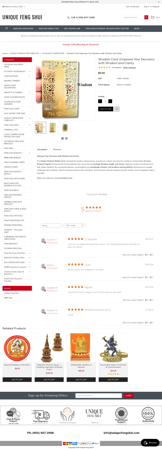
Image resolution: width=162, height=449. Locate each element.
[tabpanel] (17, 357)
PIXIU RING (8, 148)
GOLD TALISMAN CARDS (14, 162)
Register (156, 6)
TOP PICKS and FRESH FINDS (13, 65)
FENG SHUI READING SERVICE (12, 196)
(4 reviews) (116, 67)
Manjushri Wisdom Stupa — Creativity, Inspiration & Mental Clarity (49, 367)
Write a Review (129, 67)
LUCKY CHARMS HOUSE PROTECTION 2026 (14, 135)
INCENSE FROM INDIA (13, 225)
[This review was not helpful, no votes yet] (150, 254)
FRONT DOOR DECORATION (10, 86)
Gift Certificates (132, 6)
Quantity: (101, 96)
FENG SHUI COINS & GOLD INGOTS (15, 210)
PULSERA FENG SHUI (13, 248)
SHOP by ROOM (11, 76)
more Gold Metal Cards (63, 178)
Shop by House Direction (14, 253)
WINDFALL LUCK (11, 130)
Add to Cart (17, 380)
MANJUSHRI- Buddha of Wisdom (81, 366)
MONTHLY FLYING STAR (48, 28)
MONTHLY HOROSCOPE (23, 28)
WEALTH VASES (11, 167)
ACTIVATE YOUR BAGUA (14, 71)
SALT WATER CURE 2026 (14, 113)
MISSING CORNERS (12, 81)
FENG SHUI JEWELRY (13, 153)
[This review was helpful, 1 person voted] (146, 277)
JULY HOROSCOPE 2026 (14, 262)
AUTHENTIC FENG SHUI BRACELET (14, 142)
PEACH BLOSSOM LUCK (14, 220)
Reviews (57, 149)
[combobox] (52, 225)
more (137, 28)
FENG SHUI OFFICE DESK (14, 178)
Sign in (146, 6)
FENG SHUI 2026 (11, 125)
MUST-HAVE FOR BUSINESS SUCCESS (12, 184)
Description (42, 149)
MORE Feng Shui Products (15, 267)
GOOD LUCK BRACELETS (14, 97)
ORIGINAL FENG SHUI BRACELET (13, 203)
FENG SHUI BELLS (11, 190)
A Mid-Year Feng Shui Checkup (13, 280)
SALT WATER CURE (72, 28)
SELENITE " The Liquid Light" (13, 231)
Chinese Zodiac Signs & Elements (14, 273)
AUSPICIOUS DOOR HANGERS (12, 103)
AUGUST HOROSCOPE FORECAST (13, 119)
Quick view (17, 354)
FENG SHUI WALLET (12, 157)
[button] (14, 415)
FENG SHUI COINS (11, 109)
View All (8, 298)
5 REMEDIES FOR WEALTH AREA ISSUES (15, 238)
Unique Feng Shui (11, 293)
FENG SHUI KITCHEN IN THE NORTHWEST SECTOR (107, 28)
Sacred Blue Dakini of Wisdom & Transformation (113, 366)
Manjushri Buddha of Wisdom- (17, 365)
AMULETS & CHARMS (13, 92)
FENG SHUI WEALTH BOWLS (12, 172)
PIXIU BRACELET (11, 244)
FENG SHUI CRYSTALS (13, 216)
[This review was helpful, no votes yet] (146, 254)
